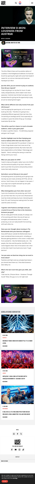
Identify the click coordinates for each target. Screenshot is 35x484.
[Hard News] (3, 3)
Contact (17, 457)
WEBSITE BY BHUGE (4, 461)
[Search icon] (15, 3)
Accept (4, 481)
